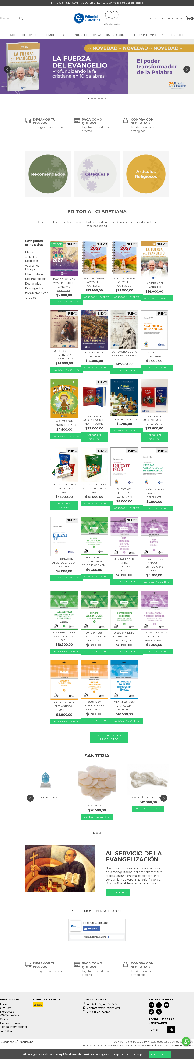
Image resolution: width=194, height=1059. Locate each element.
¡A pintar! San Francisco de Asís (64, 423)
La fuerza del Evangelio (154, 285)
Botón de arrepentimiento (176, 1045)
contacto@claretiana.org (103, 1008)
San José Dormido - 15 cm (148, 797)
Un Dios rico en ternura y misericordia (64, 355)
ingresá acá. (149, 1045)
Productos (49, 34)
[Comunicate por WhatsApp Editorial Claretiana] (186, 1041)
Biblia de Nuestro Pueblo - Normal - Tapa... (94, 488)
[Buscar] (21, 18)
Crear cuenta (158, 18)
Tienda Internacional (149, 34)
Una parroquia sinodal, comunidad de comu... (124, 565)
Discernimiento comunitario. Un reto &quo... (124, 636)
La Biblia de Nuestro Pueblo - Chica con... (154, 420)
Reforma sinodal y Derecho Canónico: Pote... (154, 636)
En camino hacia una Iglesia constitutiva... (124, 706)
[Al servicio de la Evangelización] (60, 868)
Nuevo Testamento (124, 419)
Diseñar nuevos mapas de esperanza (154, 493)
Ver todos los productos (109, 737)
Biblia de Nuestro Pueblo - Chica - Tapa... (64, 488)
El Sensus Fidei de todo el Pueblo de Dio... (64, 636)
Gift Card (29, 34)
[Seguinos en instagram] (151, 1005)
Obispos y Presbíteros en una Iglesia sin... (94, 705)
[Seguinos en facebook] (159, 1005)
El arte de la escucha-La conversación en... (94, 561)
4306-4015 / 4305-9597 (102, 1004)
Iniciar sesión (175, 18)
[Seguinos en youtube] (166, 1005)
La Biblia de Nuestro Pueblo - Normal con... (94, 420)
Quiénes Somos (117, 34)
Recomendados (35, 279)
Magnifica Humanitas (154, 354)
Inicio (13, 34)
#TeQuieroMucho (75, 34)
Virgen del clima (46, 797)
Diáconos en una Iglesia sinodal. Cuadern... (64, 706)
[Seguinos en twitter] (159, 1012)
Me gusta (93, 928)
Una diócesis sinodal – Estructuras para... (154, 565)
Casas (97, 34)
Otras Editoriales (35, 274)
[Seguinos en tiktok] (151, 1012)
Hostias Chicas (97, 805)
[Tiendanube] (17, 1043)
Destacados (33, 283)
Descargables (34, 288)
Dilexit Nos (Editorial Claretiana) (124, 493)
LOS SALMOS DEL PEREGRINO (94, 354)
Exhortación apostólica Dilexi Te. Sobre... (64, 562)
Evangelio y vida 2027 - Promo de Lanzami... (64, 283)
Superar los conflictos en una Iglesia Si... (94, 636)
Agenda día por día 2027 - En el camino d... (94, 282)
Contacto (177, 34)
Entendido (160, 1054)
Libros (29, 252)
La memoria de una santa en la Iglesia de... (124, 355)
